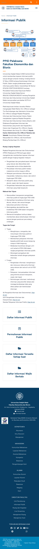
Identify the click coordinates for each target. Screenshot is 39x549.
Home (3, 16)
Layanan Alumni (19, 478)
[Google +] (27, 528)
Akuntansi (19, 430)
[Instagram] (14, 528)
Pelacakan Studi (19, 481)
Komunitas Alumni (19, 474)
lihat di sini (16, 300)
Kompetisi (19, 457)
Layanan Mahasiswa (19, 451)
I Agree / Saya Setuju (29, 543)
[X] (17, 528)
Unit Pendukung (19, 501)
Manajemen (19, 437)
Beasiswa (19, 461)
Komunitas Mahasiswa (19, 447)
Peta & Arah (20, 411)
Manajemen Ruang (19, 514)
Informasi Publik (19, 504)
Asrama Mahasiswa (19, 454)
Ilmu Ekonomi (19, 434)
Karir (19, 491)
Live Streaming (19, 511)
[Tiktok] (21, 531)
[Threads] (17, 531)
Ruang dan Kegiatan (19, 508)
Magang (19, 488)
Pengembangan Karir (19, 464)
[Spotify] (12, 531)
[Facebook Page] (11, 528)
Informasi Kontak (20, 413)
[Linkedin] (21, 528)
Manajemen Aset (19, 518)
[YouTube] (24, 528)
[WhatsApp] (26, 531)
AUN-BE (32, 420)
